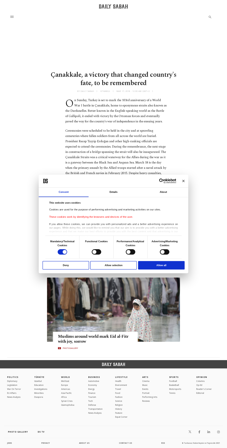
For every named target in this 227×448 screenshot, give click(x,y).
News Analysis (13, 397)
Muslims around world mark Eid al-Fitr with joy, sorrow (93, 339)
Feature (118, 413)
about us (84, 443)
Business (94, 377)
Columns (200, 381)
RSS (163, 443)
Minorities (39, 393)
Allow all (161, 265)
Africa (64, 397)
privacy (45, 443)
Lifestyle (121, 377)
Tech (90, 401)
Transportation (95, 409)
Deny (66, 265)
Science (118, 401)
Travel (118, 389)
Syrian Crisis (66, 401)
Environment (121, 385)
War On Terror (14, 389)
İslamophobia (67, 405)
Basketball (174, 385)
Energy (91, 389)
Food (117, 393)
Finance (91, 393)
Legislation (12, 385)
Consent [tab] (64, 192)
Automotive (93, 381)
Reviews (146, 401)
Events (145, 389)
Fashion (118, 397)
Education (39, 385)
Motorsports (175, 389)
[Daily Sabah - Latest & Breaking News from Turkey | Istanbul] (113, 6)
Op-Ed (199, 385)
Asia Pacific (66, 393)
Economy (92, 385)
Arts (145, 377)
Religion (119, 405)
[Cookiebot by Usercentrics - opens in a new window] (161, 181)
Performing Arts (149, 397)
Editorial (200, 393)
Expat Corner (121, 417)
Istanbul (38, 381)
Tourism (92, 397)
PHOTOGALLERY (70, 348)
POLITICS (12, 377)
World (65, 377)
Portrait (145, 393)
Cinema (145, 381)
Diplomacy (12, 381)
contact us (125, 443)
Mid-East (65, 381)
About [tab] (163, 192)
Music (145, 385)
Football (173, 381)
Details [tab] (114, 192)
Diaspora (38, 397)
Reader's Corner (204, 389)
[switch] (96, 252)
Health (118, 381)
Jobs (9, 443)
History (118, 409)
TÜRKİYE (39, 377)
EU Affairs (11, 393)
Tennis (172, 393)
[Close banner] (183, 181)
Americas (65, 389)
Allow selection (113, 265)
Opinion (201, 377)
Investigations (40, 389)
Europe (64, 385)
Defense (92, 405)
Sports (174, 377)
